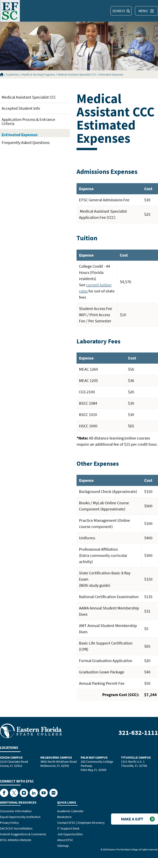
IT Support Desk (68, 828)
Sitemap (63, 846)
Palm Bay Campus (94, 757)
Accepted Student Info (21, 108)
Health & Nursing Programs (38, 74)
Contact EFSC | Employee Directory (81, 822)
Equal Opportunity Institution (20, 817)
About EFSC (65, 840)
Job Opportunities (70, 834)
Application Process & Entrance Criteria (28, 121)
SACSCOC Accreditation (16, 828)
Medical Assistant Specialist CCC (77, 74)
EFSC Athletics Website (15, 840)
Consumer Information (16, 811)
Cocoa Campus (11, 757)
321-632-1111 (138, 732)
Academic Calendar (70, 811)
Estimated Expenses (111, 74)
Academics (12, 74)
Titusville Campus (136, 757)
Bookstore (64, 817)
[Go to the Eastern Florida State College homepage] (31, 730)
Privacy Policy (9, 822)
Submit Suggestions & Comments (23, 834)
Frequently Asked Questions (26, 142)
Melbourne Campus (56, 757)
